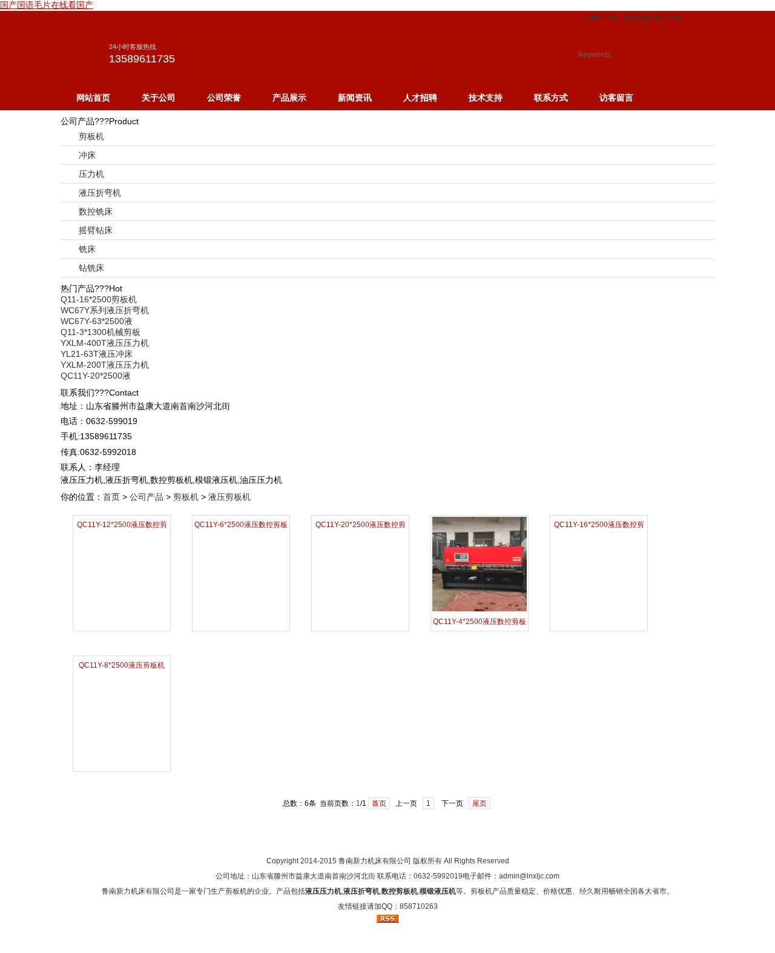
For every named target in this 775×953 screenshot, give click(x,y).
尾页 (479, 803)
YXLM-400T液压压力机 (105, 343)
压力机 (91, 174)
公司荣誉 (224, 97)
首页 (111, 497)
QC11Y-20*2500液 (96, 375)
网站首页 (603, 17)
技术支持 (486, 97)
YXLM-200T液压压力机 (105, 365)
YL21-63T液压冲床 (97, 354)
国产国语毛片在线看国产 (46, 5)
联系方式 (668, 17)
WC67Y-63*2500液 (97, 321)
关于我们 (340, 838)
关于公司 (159, 97)
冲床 (87, 155)
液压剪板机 (229, 497)
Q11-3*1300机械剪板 (100, 332)
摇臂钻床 (96, 230)
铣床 (87, 249)
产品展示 (289, 97)
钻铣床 (91, 268)
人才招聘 (420, 97)
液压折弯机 (100, 193)
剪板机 (91, 136)
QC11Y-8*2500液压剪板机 (122, 665)
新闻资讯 (355, 97)
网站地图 (635, 17)
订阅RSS (481, 838)
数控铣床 (96, 211)
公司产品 (146, 497)
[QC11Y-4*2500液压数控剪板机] (479, 609)
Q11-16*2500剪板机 (99, 299)
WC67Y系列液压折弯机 (105, 310)
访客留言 (616, 97)
